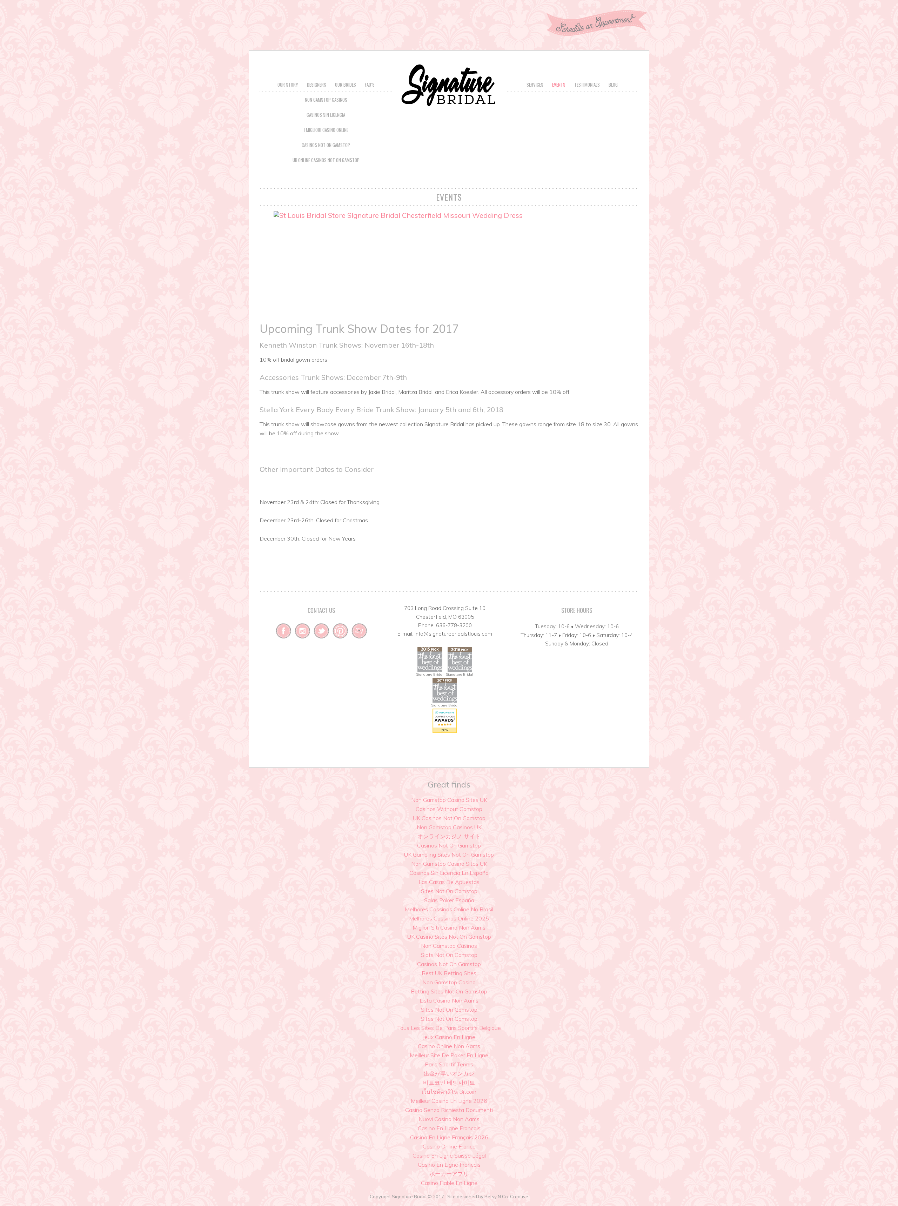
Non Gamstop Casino (449, 982)
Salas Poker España (449, 900)
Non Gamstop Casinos (326, 99)
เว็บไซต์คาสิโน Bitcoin (449, 1091)
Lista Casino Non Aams (449, 1000)
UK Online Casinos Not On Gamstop (326, 159)
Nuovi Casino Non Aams (449, 1119)
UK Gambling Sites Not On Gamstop (449, 854)
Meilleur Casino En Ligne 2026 (449, 1100)
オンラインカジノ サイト (449, 836)
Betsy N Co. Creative (506, 1196)
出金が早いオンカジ (449, 1073)
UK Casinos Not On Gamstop (449, 818)
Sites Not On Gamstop (449, 891)
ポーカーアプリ (449, 1173)
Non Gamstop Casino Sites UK (449, 799)
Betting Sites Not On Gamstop (449, 991)
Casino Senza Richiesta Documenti (449, 1109)
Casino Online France (449, 1146)
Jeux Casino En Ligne (449, 1036)
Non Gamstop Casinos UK (449, 827)
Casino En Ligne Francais (449, 1128)
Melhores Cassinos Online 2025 (449, 918)
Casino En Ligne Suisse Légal (449, 1155)
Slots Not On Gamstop (449, 954)
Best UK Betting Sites (449, 973)
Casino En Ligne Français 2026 (449, 1137)
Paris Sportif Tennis (449, 1064)
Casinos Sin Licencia (326, 114)
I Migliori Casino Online (326, 129)
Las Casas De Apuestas (449, 881)
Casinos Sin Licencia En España (449, 872)
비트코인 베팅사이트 (449, 1082)
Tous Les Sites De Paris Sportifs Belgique (449, 1027)
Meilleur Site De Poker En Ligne (449, 1055)
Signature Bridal (449, 85)
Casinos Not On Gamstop (326, 144)
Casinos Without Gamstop (449, 808)
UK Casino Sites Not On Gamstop (449, 936)
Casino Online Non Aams (449, 1046)
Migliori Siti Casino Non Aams (449, 927)
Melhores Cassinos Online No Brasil (449, 909)
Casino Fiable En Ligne (449, 1182)
